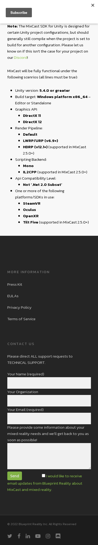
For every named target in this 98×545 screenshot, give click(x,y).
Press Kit (14, 284)
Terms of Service (21, 319)
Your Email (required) (25, 409)
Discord (20, 57)
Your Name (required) (25, 374)
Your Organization (22, 392)
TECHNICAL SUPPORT (26, 362)
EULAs (13, 296)
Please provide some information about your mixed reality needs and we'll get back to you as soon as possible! (48, 433)
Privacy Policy (19, 307)
